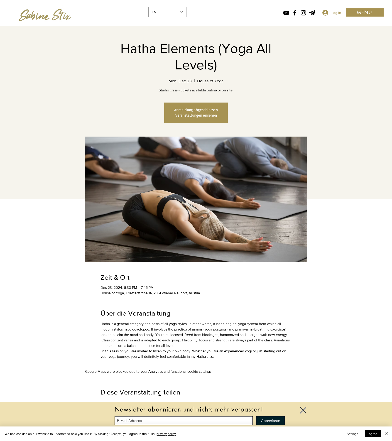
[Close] (386, 433)
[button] (303, 410)
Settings (352, 433)
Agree (373, 433)
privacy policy (166, 433)
